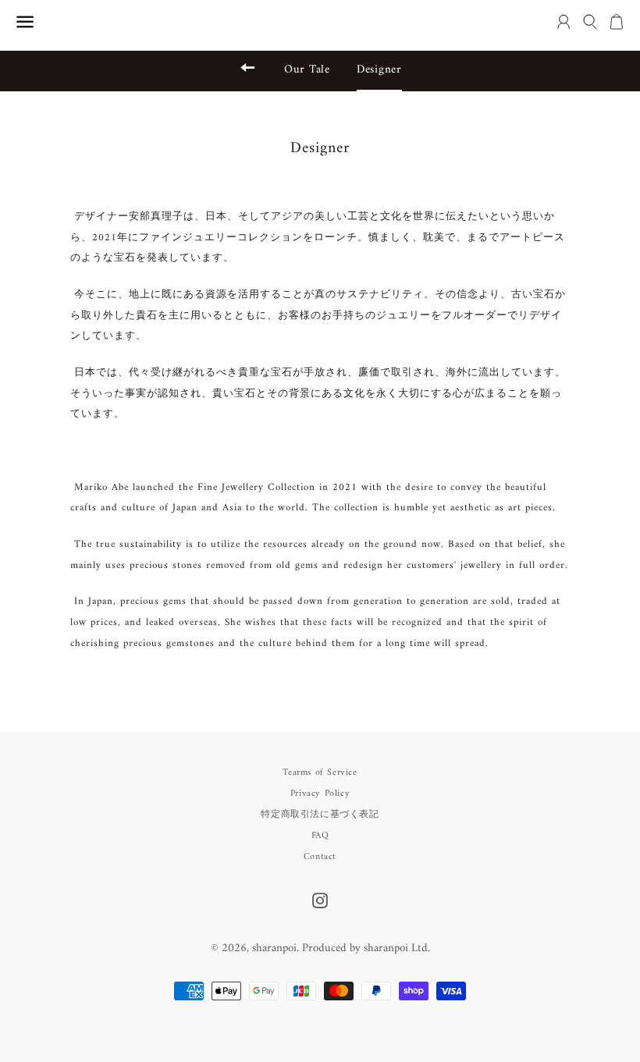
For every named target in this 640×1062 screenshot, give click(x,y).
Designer (379, 69)
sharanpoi (274, 948)
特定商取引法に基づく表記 (320, 815)
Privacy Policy (320, 794)
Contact (320, 857)
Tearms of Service (320, 773)
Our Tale (307, 69)
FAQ (320, 836)
